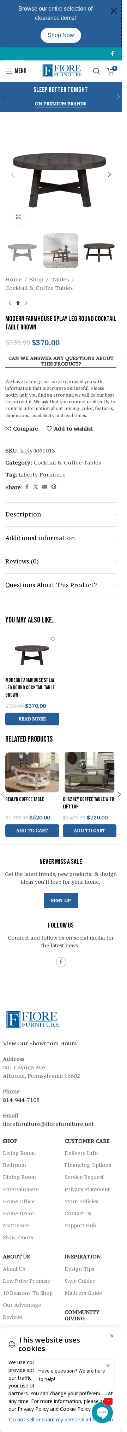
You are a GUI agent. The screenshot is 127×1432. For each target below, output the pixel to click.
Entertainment (21, 1189)
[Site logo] (61, 70)
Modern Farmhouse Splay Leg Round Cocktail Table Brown (30, 688)
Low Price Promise (26, 1281)
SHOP (10, 1141)
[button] (118, 96)
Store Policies (81, 1201)
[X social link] (35, 487)
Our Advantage (22, 1305)
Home (13, 279)
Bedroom (14, 1165)
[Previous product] (9, 303)
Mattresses (16, 1225)
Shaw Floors (18, 1237)
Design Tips (79, 1269)
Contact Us (78, 1213)
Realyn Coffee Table (24, 799)
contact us (80, 401)
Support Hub (80, 1225)
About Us (16, 1256)
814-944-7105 (21, 1099)
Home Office (19, 1201)
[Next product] (26, 303)
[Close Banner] (114, 11)
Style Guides (80, 1281)
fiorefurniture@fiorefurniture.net (48, 1123)
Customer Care (87, 1141)
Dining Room (19, 1177)
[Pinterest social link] (54, 487)
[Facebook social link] (112, 54)
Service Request (84, 1177)
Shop (36, 279)
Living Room (19, 1153)
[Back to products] (18, 303)
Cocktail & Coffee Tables (39, 287)
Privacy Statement (87, 1189)
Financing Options (88, 1165)
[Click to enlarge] (18, 216)
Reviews (13, 1317)
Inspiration (83, 1256)
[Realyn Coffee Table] (32, 772)
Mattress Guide (83, 1293)
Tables (60, 279)
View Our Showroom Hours (40, 1043)
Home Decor (19, 1213)
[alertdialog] (61, 23)
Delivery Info (81, 1153)
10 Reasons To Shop (28, 1293)
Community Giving (82, 1315)
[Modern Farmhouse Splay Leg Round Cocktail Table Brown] (32, 653)
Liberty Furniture (42, 474)
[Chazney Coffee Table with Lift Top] (90, 772)
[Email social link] (44, 487)
